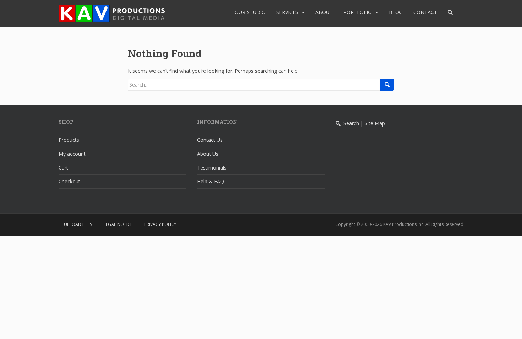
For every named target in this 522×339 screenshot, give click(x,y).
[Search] (387, 85)
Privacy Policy (160, 224)
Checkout (69, 181)
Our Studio (250, 12)
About (324, 12)
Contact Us (210, 140)
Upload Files (78, 224)
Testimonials (212, 167)
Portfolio (357, 12)
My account (72, 153)
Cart (63, 167)
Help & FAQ (210, 181)
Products (69, 140)
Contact (425, 12)
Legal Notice (118, 224)
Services (287, 12)
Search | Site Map (363, 123)
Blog (396, 12)
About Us (207, 153)
